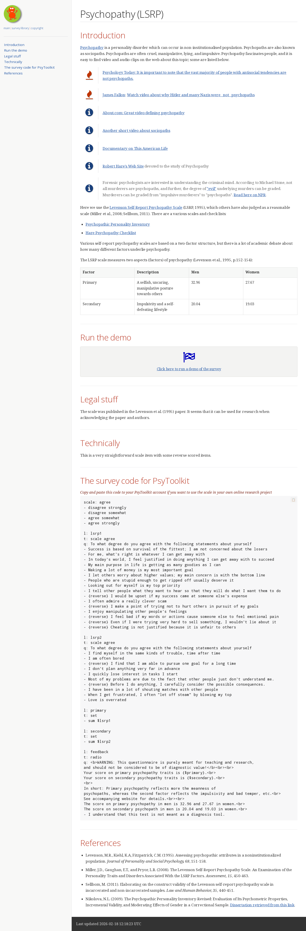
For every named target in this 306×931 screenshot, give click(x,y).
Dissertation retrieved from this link (262, 904)
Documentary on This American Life (135, 148)
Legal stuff (12, 56)
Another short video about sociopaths (136, 130)
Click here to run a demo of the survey (189, 368)
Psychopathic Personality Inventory (118, 224)
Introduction (14, 44)
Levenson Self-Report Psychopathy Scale (146, 207)
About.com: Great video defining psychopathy (144, 112)
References (13, 73)
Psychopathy (91, 47)
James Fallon (114, 94)
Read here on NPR (249, 194)
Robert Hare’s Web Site (123, 166)
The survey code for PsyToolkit (29, 67)
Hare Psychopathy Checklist (111, 232)
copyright (37, 28)
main (7, 28)
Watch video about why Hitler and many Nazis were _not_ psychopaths (191, 94)
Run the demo (15, 50)
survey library (20, 28)
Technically (13, 61)
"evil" (211, 188)
